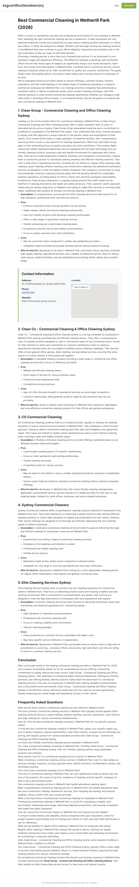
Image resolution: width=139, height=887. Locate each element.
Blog (117, 5)
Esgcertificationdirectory (23, 5)
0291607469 (28, 292)
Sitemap (93, 883)
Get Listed (129, 5)
